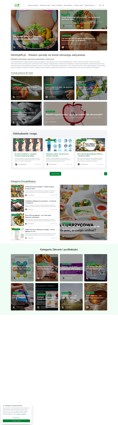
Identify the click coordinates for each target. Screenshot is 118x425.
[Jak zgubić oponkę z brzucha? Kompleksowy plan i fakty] (34, 30)
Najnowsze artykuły (33, 5)
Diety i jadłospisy (68, 5)
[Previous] (101, 173)
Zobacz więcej (55, 173)
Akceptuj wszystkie (16, 420)
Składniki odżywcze (90, 5)
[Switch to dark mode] (103, 5)
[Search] (100, 5)
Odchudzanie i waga (45, 5)
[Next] (105, 173)
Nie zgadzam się (16, 417)
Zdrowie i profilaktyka (56, 5)
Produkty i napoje (78, 5)
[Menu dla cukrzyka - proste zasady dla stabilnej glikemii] (83, 212)
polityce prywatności (21, 414)
